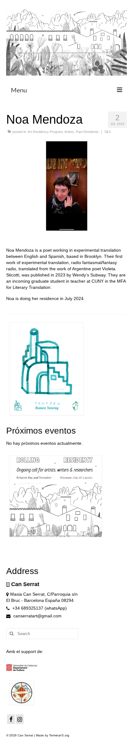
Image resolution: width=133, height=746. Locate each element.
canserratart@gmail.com (37, 615)
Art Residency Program (45, 132)
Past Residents (87, 132)
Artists (69, 132)
